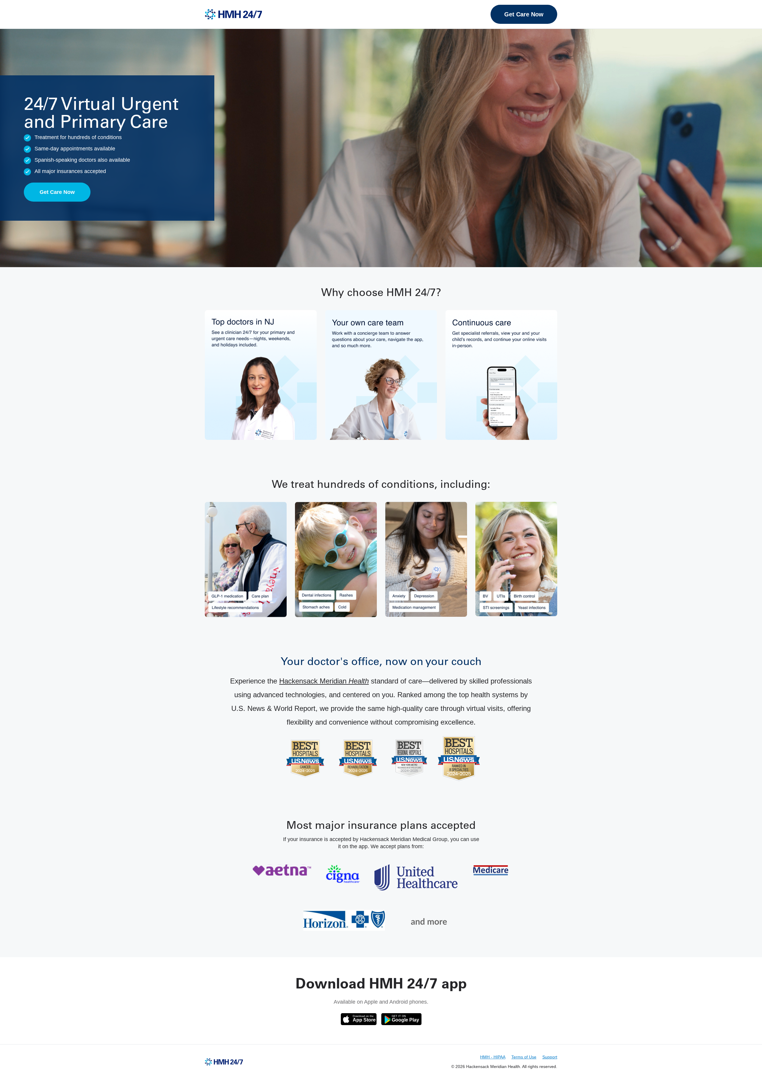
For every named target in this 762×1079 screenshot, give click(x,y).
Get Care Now (524, 14)
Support (549, 1057)
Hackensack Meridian (324, 681)
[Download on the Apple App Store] (359, 1019)
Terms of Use (523, 1057)
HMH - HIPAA (492, 1057)
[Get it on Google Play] (401, 1019)
